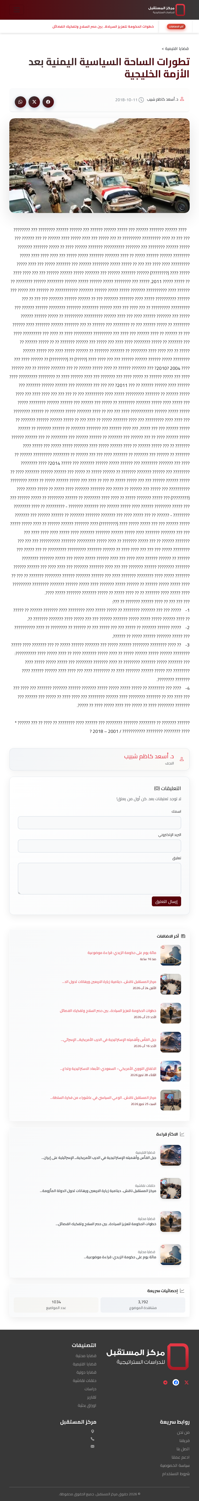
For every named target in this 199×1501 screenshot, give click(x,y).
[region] (99, 26)
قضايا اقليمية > (175, 48)
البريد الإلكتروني (169, 834)
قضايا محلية (86, 1355)
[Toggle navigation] (16, 10)
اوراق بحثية (87, 1405)
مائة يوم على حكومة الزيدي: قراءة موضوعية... (120, 1257)
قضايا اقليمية (84, 1364)
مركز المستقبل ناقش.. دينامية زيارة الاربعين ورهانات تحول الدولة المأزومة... (98, 1190)
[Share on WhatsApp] (20, 102)
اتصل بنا (183, 1449)
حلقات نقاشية (84, 1380)
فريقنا (184, 1440)
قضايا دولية (86, 1372)
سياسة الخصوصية (175, 1465)
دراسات (90, 1389)
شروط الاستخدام (176, 1473)
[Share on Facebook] (48, 102)
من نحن (183, 1432)
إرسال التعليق (166, 901)
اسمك (176, 811)
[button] (82, 26)
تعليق (176, 858)
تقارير (91, 1397)
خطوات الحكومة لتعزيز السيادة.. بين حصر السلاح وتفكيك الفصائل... (106, 1224)
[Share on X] (34, 102)
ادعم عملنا (181, 1457)
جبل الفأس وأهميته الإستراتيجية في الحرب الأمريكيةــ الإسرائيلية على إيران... (98, 1157)
